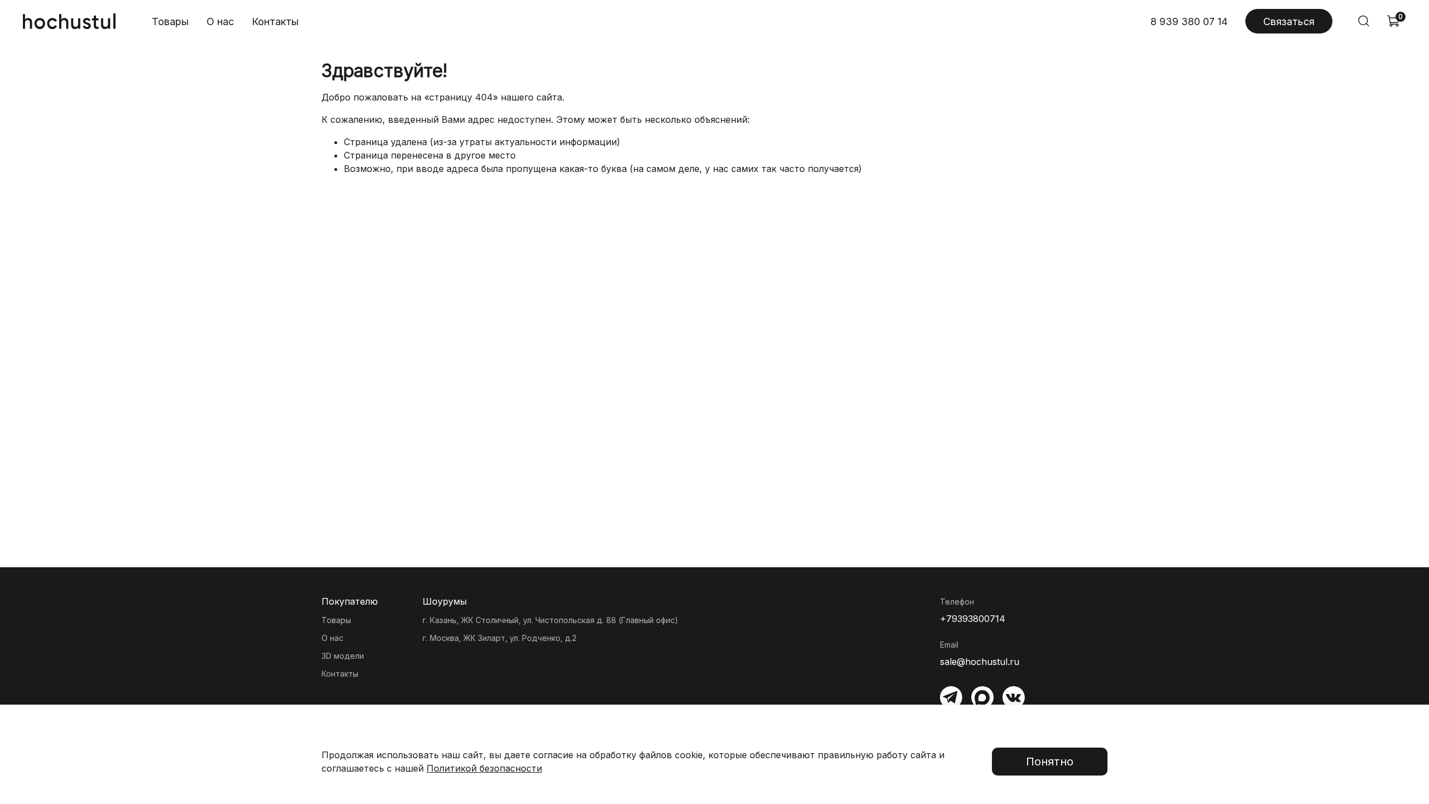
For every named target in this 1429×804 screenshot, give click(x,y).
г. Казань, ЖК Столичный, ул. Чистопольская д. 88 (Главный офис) (550, 620)
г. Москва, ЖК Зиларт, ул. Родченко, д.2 (500, 638)
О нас (220, 21)
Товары (170, 21)
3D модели (343, 656)
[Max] (982, 697)
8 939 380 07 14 (1188, 21)
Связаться (1289, 21)
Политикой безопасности (484, 768)
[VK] (1014, 697)
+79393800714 (972, 618)
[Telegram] (951, 697)
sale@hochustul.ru (979, 661)
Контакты (275, 21)
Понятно (1049, 761)
